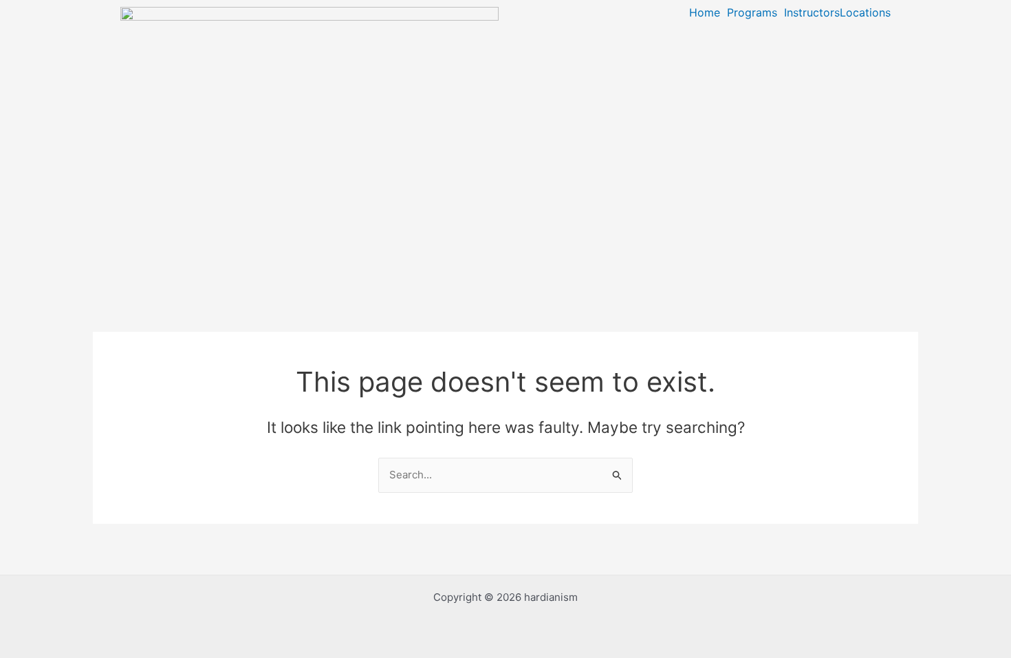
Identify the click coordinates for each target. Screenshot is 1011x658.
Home (704, 12)
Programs (752, 12)
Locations (865, 12)
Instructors (812, 12)
